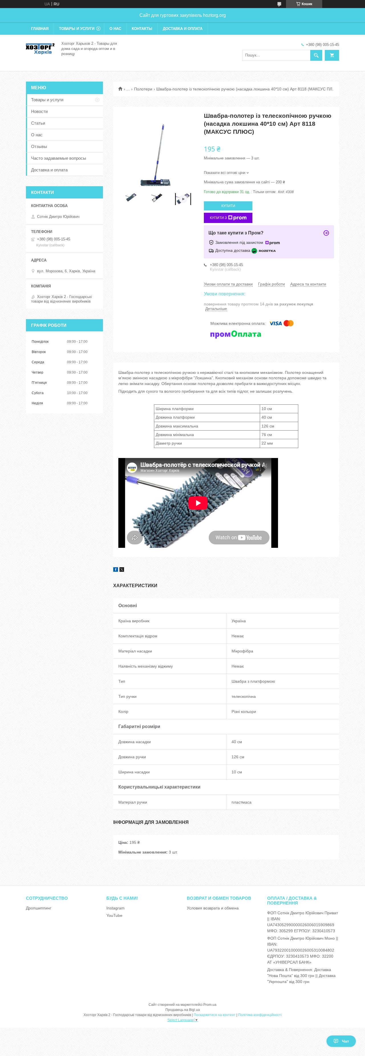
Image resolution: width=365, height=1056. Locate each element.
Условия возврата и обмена (213, 908)
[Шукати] (316, 55)
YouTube (114, 915)
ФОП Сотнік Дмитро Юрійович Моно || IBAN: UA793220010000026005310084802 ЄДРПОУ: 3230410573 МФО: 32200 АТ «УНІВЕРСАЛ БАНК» (302, 950)
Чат (345, 1041)
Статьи (38, 123)
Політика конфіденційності (260, 1015)
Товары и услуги (76, 29)
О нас (115, 29)
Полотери (143, 89)
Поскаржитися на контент (215, 1015)
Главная (39, 29)
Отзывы (39, 146)
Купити (228, 206)
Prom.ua (209, 1005)
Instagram (115, 908)
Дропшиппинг (38, 908)
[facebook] (115, 570)
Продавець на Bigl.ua (182, 1010)
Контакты (142, 29)
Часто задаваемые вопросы (58, 158)
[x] (121, 570)
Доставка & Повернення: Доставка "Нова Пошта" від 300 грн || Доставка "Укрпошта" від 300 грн (301, 975)
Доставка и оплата (182, 29)
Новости (39, 111)
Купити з (218, 218)
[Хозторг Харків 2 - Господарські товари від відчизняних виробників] (40, 48)
